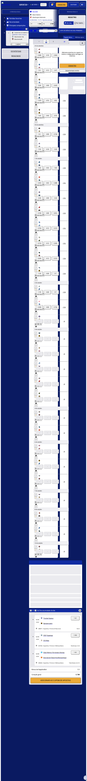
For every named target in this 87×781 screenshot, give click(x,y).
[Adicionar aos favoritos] (35, 56)
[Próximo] (35, 614)
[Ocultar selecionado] (24, 59)
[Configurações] (82, 67)
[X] (47, 59)
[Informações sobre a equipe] (36, 63)
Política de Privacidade (73, 42)
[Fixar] (35, 53)
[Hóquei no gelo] (35, 31)
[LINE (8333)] (31, 31)
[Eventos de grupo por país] (26, 59)
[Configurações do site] (82, 5)
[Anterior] (26, 29)
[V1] (39, 59)
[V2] (55, 59)
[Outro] (54, 37)
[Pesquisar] (56, 30)
